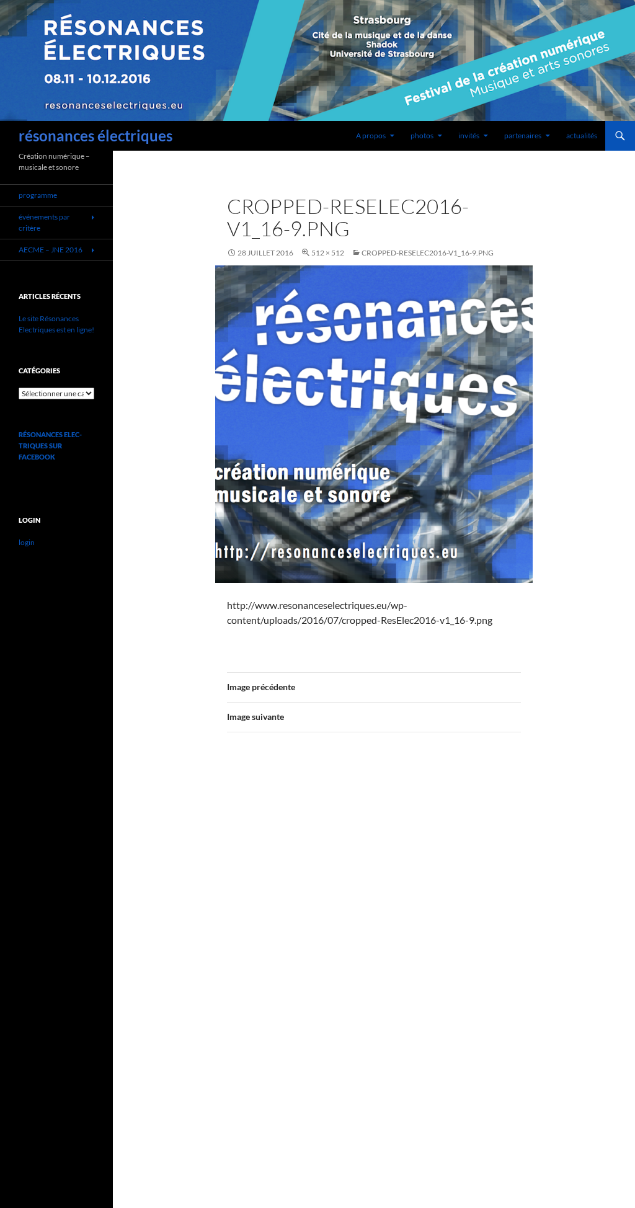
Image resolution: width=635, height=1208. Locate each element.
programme (38, 195)
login (27, 542)
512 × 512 (327, 252)
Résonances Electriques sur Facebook (50, 445)
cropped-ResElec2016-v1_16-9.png (428, 252)
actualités (581, 135)
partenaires (522, 135)
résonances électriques (95, 135)
